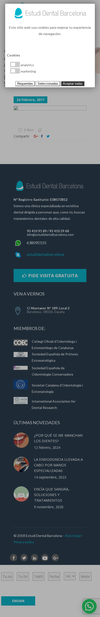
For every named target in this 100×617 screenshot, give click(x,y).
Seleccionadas (48, 83)
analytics (27, 65)
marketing (28, 71)
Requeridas (25, 83)
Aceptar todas (73, 83)
